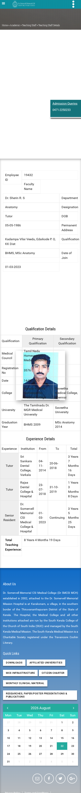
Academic (15, 25)
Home (5, 25)
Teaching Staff (29, 25)
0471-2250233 (61, 110)
